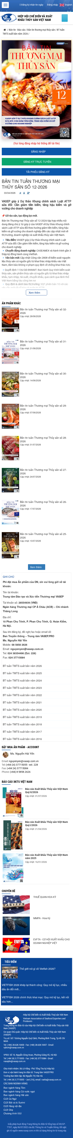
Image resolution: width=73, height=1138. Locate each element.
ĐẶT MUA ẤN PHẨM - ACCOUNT (20, 747)
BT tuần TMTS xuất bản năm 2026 (22, 666)
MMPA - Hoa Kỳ (41, 918)
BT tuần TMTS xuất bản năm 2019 (22, 717)
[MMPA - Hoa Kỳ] (16, 926)
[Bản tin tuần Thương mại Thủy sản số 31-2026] (10, 352)
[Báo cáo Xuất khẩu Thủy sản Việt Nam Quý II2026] (13, 802)
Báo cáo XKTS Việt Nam (17, 781)
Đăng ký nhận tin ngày (32, 4)
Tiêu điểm (10, 961)
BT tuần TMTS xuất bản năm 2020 (22, 709)
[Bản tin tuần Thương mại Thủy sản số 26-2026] (10, 512)
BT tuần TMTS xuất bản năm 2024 (22, 680)
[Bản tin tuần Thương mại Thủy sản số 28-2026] (10, 448)
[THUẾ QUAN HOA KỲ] (16, 904)
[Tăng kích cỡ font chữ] (28, 193)
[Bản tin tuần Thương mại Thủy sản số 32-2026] (10, 319)
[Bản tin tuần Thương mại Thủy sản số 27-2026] (10, 480)
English (68, 4)
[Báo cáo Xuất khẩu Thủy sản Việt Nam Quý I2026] (13, 835)
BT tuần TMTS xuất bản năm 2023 (22, 688)
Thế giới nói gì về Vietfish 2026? (37, 968)
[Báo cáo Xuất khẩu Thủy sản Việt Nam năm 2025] (13, 868)
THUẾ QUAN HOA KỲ (44, 897)
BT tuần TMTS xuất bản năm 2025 (22, 673)
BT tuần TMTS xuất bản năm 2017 (22, 731)
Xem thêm (35, 292)
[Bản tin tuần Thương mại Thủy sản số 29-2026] (10, 416)
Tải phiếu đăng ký (37, 172)
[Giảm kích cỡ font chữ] (20, 193)
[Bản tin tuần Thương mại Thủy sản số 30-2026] (10, 384)
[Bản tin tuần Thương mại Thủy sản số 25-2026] (10, 545)
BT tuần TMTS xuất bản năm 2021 (22, 702)
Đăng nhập (52, 4)
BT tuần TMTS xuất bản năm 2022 (22, 695)
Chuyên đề (8, 891)
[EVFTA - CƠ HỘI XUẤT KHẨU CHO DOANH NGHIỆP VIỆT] (16, 945)
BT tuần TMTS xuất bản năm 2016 (22, 739)
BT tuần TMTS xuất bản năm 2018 (22, 724)
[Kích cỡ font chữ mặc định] (24, 193)
